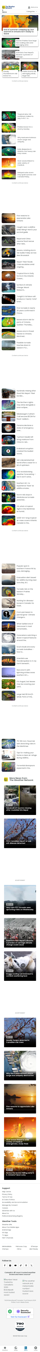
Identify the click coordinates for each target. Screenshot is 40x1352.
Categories (30, 11)
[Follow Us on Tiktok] (20, 1265)
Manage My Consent (10, 1205)
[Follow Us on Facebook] (4, 1265)
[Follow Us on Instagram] (10, 1265)
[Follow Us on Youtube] (15, 1265)
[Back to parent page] (4, 10)
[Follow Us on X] (31, 1265)
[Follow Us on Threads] (26, 1265)
